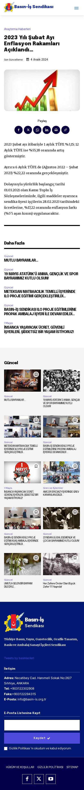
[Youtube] (51, 779)
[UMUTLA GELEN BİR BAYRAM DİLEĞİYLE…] (22, 564)
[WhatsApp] (37, 130)
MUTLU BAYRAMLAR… (21, 260)
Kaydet (39, 738)
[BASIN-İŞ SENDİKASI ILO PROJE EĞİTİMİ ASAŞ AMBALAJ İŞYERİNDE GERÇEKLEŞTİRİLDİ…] (22, 518)
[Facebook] (18, 130)
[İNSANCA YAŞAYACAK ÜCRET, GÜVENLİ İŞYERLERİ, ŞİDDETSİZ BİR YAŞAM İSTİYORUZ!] (22, 472)
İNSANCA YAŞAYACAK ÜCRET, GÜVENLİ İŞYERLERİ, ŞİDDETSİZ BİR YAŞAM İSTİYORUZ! (21, 495)
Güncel (8, 256)
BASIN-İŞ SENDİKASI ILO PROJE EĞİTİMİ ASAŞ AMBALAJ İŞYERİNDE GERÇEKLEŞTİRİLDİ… (21, 540)
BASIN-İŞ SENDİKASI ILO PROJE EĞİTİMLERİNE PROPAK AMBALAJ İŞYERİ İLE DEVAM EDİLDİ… (59, 449)
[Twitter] (28, 130)
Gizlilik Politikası (20, 748)
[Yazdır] (56, 130)
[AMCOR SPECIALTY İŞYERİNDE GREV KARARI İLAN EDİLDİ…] (61, 472)
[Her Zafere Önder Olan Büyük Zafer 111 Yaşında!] (61, 564)
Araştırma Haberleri (17, 29)
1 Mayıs (8, 323)
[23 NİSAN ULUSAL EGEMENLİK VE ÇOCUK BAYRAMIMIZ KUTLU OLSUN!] (61, 518)
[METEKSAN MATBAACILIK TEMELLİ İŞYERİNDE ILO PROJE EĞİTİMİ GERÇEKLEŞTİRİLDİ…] (22, 426)
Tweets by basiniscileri (19, 658)
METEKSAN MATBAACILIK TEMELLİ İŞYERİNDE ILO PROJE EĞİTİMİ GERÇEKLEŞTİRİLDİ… (21, 449)
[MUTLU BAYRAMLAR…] (22, 380)
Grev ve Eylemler (53, 488)
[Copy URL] (65, 130)
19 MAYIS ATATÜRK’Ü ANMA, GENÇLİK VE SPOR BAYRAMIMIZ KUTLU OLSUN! (61, 403)
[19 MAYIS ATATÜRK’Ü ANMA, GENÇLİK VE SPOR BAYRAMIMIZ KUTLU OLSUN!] (61, 380)
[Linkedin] (47, 130)
